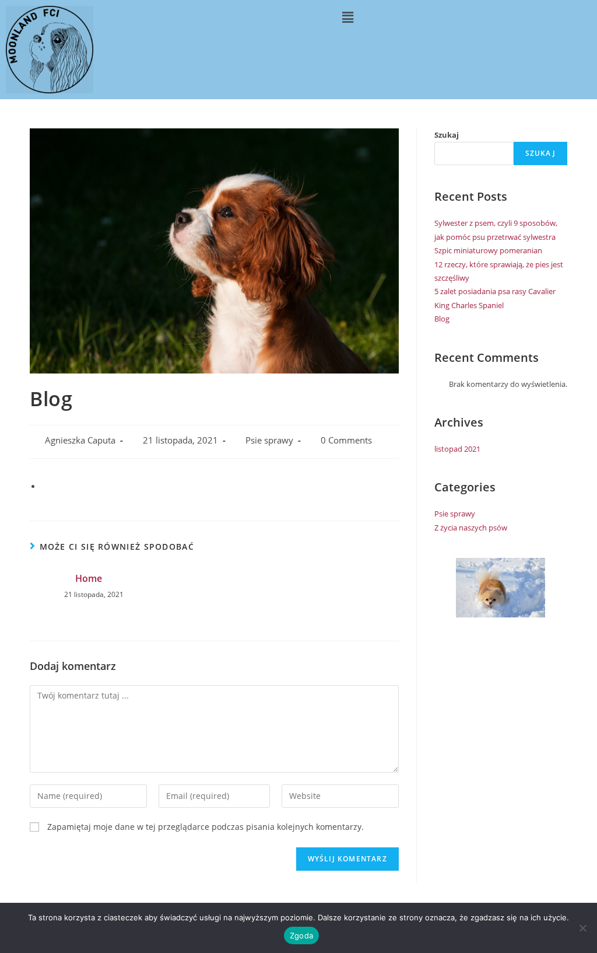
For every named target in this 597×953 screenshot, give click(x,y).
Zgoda (301, 935)
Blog (441, 318)
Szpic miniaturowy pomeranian (488, 250)
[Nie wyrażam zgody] (582, 928)
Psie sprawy (269, 440)
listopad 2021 (457, 449)
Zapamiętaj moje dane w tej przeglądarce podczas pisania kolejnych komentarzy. (205, 826)
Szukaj (446, 135)
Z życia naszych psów (470, 527)
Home (88, 578)
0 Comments (346, 440)
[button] (347, 17)
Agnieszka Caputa (80, 440)
